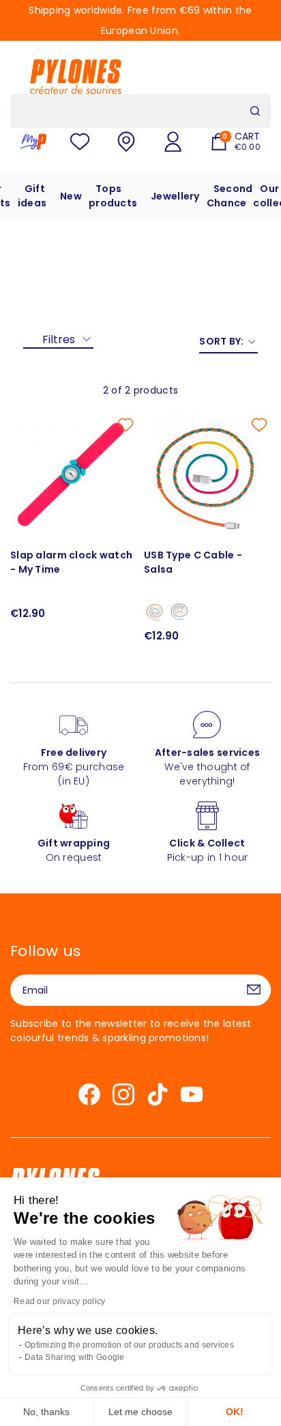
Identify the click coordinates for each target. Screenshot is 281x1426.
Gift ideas (32, 196)
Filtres (58, 339)
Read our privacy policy (59, 1301)
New (71, 196)
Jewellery (175, 196)
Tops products (113, 196)
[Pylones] (75, 76)
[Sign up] (254, 990)
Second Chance (230, 196)
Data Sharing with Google (75, 1357)
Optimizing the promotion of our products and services (129, 1345)
